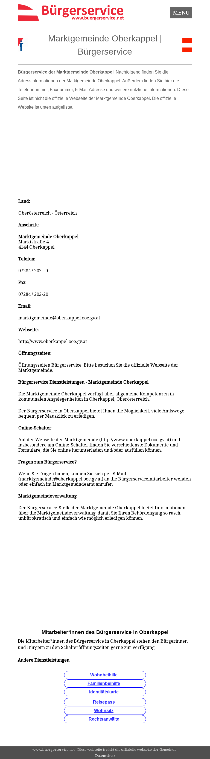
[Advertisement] (105, 152)
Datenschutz (105, 756)
